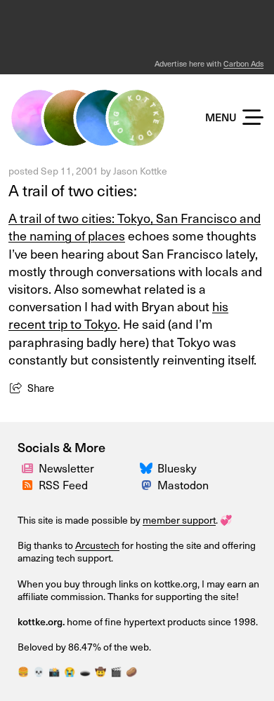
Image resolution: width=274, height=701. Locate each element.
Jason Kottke (140, 170)
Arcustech (97, 545)
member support (179, 519)
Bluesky (177, 467)
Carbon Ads (243, 63)
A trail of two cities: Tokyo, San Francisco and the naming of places (134, 226)
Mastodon (183, 484)
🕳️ (85, 671)
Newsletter (66, 467)
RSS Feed (63, 484)
